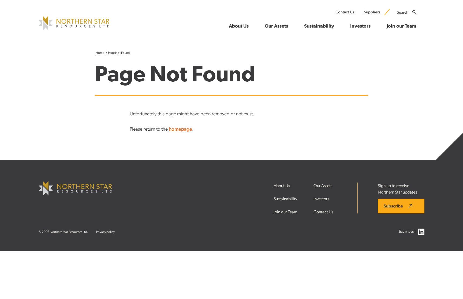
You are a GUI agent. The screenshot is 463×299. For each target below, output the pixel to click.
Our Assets (322, 186)
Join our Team (285, 212)
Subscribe (393, 206)
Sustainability (285, 199)
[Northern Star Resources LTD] (74, 29)
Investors (321, 199)
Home (100, 52)
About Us (282, 186)
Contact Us (344, 12)
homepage (180, 129)
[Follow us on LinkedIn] (421, 233)
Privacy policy (105, 231)
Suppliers (372, 12)
